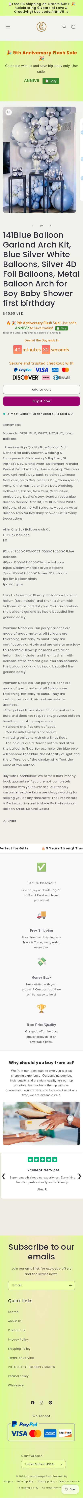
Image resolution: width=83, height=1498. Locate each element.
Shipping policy (28, 1487)
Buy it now (42, 401)
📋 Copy (51, 81)
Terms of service (68, 1481)
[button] (8, 26)
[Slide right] (50, 225)
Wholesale (16, 1385)
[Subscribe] (70, 1285)
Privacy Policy (18, 1340)
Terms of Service (21, 1358)
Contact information (55, 1487)
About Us (15, 1321)
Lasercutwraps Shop (39, 1476)
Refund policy (18, 1376)
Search (13, 1312)
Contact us (16, 1330)
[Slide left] (32, 225)
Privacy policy (46, 1481)
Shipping (27, 332)
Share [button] (12, 821)
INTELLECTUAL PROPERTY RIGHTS (31, 1367)
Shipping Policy (19, 1349)
